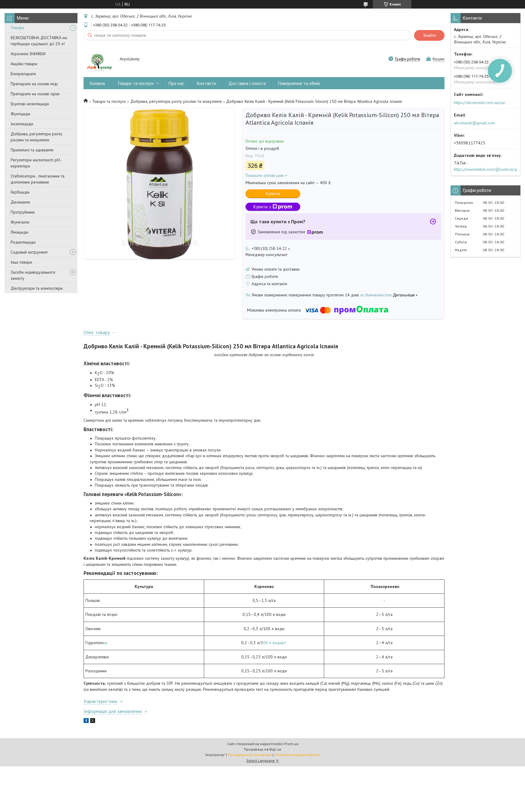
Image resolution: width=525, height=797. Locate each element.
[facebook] (86, 721)
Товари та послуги (135, 83)
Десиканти (20, 202)
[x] (92, 721)
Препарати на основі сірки (35, 93)
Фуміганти (20, 222)
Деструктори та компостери (37, 288)
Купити (273, 193)
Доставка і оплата (247, 83)
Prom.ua (291, 743)
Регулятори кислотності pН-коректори (36, 163)
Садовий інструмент (29, 252)
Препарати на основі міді (34, 83)
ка (105, 642)
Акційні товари (24, 63)
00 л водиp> (275, 642)
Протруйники (23, 212)
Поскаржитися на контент (250, 754)
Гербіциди (20, 192)
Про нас (176, 83)
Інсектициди (22, 124)
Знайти (429, 35)
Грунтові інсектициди (30, 103)
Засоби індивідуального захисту (33, 275)
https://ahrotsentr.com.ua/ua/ (480, 102)
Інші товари (21, 262)
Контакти (206, 83)
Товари (17, 27)
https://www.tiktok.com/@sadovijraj (485, 169)
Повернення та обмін (299, 83)
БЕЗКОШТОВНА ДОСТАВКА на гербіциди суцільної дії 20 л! (39, 40)
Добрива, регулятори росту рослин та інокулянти (36, 137)
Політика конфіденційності (297, 754)
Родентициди (23, 242)
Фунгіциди (20, 114)
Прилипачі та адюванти (32, 150)
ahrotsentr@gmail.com (474, 123)
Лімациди (19, 232)
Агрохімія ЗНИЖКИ (28, 53)
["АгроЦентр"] (99, 59)
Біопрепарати (23, 73)
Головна (97, 83)
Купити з (262, 207)
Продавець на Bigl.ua (262, 749)
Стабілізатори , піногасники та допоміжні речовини (37, 179)
